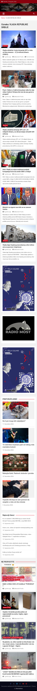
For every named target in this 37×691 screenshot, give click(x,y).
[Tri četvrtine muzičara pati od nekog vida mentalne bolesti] (15, 428)
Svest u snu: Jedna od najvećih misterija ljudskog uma (18, 527)
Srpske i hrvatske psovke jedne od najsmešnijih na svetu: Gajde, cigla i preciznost (15, 614)
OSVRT (4, 202)
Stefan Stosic (17, 676)
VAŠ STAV (5, 165)
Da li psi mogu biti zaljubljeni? (14, 421)
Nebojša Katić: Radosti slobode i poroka (18, 473)
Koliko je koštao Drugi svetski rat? (12, 552)
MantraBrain (19, 688)
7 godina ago (7, 57)
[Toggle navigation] (3, 14)
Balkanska (7, 6)
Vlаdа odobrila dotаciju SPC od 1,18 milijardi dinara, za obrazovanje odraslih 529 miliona (18, 132)
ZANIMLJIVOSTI (6, 428)
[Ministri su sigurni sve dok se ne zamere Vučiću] (18, 196)
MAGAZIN (14, 577)
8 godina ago (7, 211)
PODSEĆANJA (20, 577)
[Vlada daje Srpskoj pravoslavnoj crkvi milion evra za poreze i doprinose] (18, 234)
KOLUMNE (5, 454)
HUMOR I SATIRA (6, 577)
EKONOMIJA (6, 85)
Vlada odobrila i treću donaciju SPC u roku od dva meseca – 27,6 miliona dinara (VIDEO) (18, 52)
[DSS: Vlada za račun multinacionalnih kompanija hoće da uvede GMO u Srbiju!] (18, 158)
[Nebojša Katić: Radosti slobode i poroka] (15, 454)
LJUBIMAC (5, 402)
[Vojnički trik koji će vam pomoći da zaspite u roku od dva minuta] (15, 480)
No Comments (30, 57)
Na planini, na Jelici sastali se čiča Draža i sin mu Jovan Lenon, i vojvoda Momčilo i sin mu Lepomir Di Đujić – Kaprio (18, 644)
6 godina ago (7, 618)
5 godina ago (7, 588)
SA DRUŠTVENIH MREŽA (8, 579)
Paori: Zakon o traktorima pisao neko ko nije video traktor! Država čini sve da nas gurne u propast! (18, 92)
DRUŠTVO (5, 45)
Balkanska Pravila (18, 57)
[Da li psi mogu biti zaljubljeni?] (15, 401)
